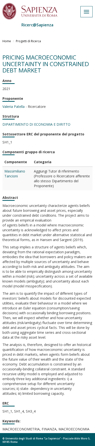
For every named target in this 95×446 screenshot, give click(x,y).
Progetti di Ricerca (28, 41)
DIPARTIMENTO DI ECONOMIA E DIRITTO (36, 124)
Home (6, 41)
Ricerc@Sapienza (37, 25)
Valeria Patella (13, 106)
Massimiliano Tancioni (14, 173)
